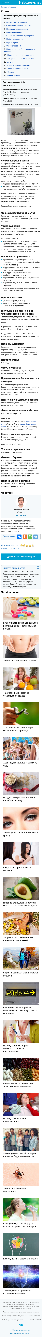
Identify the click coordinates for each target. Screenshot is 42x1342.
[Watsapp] (30, 537)
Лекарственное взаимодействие (20, 58)
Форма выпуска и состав (16, 22)
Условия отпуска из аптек (18, 68)
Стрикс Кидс (24, 424)
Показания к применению (17, 29)
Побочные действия (14, 39)
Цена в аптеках (13, 75)
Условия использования (21, 1330)
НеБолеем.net (30, 2)
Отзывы (10, 72)
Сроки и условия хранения (18, 65)
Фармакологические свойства (18, 25)
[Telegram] (35, 537)
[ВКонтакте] (19, 537)
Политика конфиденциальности (21, 1333)
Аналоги (10, 62)
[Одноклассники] (25, 537)
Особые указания (13, 46)
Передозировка (12, 42)
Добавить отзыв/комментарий (21, 557)
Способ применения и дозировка (20, 35)
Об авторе (21, 515)
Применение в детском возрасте (21, 55)
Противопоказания (14, 32)
